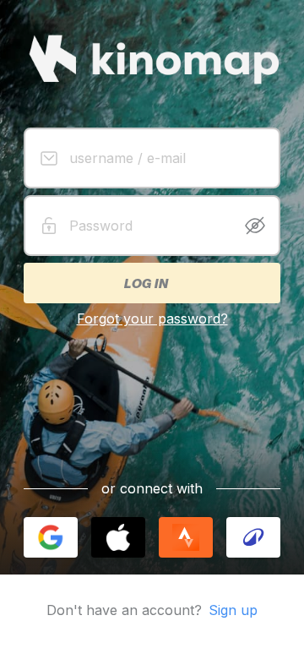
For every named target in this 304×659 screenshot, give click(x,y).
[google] (51, 537)
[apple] (118, 537)
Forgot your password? (152, 318)
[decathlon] (253, 537)
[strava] (186, 537)
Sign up (233, 610)
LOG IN (145, 283)
